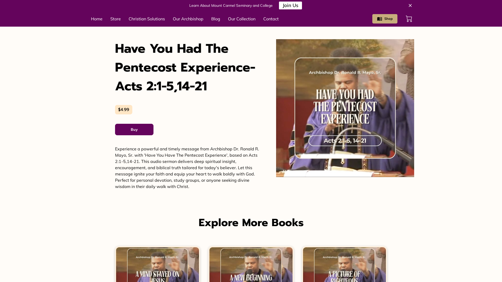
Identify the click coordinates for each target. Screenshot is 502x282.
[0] (409, 19)
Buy (134, 129)
